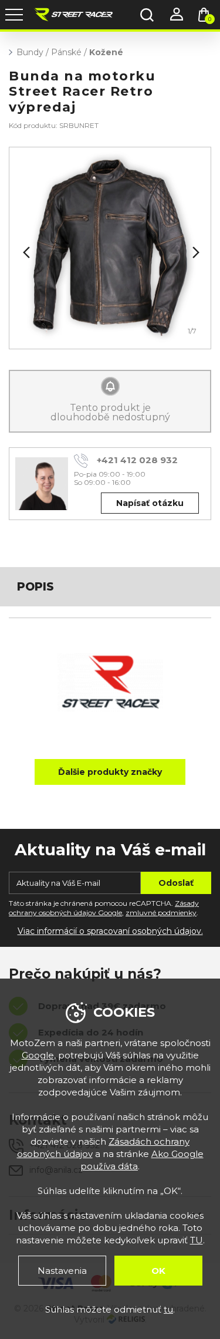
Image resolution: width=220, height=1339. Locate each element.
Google (38, 1055)
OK (158, 1270)
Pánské (66, 52)
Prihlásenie (176, 14)
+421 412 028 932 (137, 460)
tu (168, 1309)
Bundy (29, 52)
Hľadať (146, 14)
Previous (25, 252)
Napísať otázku (150, 503)
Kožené (106, 52)
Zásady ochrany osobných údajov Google (104, 908)
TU (196, 1240)
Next (195, 252)
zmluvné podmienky (161, 912)
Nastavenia (62, 1270)
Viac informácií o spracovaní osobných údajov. (110, 931)
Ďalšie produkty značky (110, 772)
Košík (209, 19)
